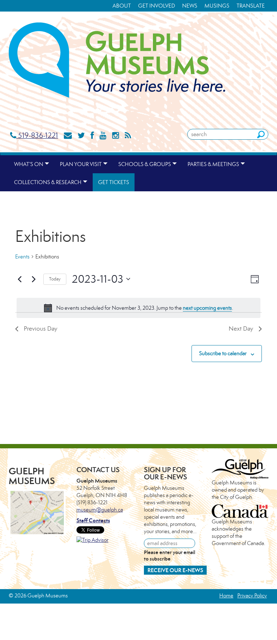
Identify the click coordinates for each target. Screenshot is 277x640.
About (122, 5)
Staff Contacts (93, 520)
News (189, 5)
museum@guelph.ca (99, 509)
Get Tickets (113, 182)
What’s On (28, 164)
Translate (251, 5)
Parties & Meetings (213, 164)
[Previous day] (19, 279)
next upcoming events (207, 307)
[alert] (138, 308)
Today (55, 279)
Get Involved (156, 5)
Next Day (241, 328)
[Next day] (33, 279)
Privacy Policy (252, 595)
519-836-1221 (37, 135)
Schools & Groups (144, 164)
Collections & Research (48, 182)
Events (22, 256)
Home (226, 595)
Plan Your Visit (81, 164)
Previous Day (40, 328)
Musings (217, 5)
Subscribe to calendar (223, 353)
